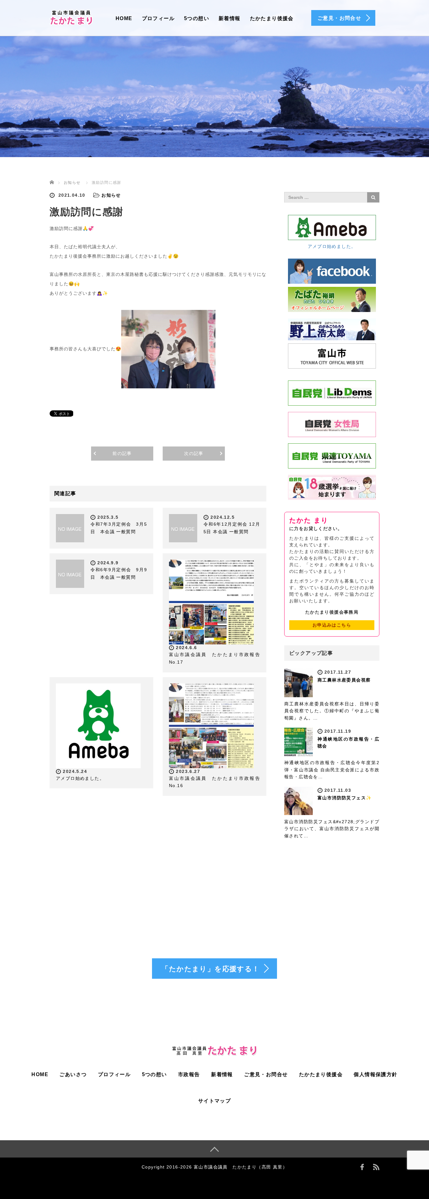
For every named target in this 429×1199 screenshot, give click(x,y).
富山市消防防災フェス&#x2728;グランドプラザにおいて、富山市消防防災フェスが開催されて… (331, 828)
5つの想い (196, 18)
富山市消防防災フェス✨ (345, 797)
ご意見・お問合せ (266, 1074)
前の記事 (122, 453)
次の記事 (194, 453)
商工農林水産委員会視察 (344, 679)
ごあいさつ (73, 1074)
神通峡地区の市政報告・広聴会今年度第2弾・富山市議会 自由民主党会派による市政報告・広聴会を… (331, 769)
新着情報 (230, 18)
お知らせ (72, 182)
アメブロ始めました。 (80, 778)
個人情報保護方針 (375, 1074)
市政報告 (189, 1074)
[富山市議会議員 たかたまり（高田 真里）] (72, 16)
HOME (124, 18)
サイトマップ (214, 1100)
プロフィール (158, 18)
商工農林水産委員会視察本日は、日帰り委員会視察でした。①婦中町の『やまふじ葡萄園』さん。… (331, 710)
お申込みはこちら (331, 624)
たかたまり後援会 (272, 18)
